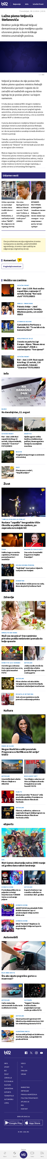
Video (23, 1063)
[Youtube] (41, 1053)
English (24, 1071)
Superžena (8, 1089)
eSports (7, 1092)
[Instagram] (36, 1053)
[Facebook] (26, 1053)
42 (20, 259)
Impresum (25, 1091)
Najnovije (17, 4)
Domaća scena (7, 887)
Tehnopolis (9, 1096)
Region (19, 452)
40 (12, 304)
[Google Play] (13, 1123)
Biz (5, 1071)
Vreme (23, 1074)
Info (6, 1063)
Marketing (25, 1087)
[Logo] (5, 4)
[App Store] (33, 1123)
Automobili (8, 1099)
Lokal (6, 1103)
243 (12, 322)
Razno (4, 409)
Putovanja (8, 1081)
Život (6, 1074)
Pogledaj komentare (12, 266)
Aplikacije (25, 1102)
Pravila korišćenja (29, 1094)
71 (12, 286)
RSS (22, 1105)
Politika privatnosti (29, 1098)
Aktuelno (28, 663)
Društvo (28, 434)
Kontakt (24, 1109)
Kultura (7, 1085)
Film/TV (19, 792)
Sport (6, 1067)
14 (12, 357)
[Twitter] (31, 1053)
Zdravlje (8, 1078)
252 (12, 339)
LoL (3, 860)
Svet (18, 467)
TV (22, 1067)
